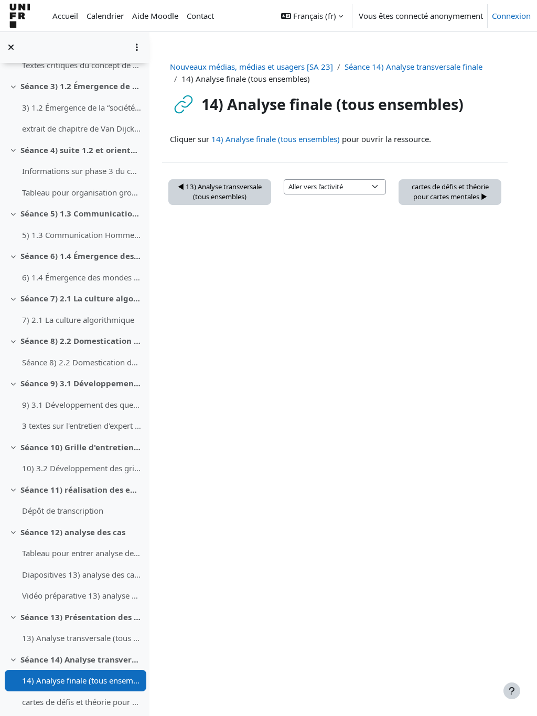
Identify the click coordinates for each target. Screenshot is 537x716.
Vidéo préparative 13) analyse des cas (81, 595)
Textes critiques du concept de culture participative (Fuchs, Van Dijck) (81, 65)
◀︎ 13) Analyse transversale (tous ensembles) (220, 192)
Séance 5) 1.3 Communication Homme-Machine (81, 213)
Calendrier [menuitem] (105, 15)
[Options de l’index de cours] (136, 47)
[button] (312, 15)
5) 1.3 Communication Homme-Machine (81, 235)
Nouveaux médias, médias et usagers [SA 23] (251, 66)
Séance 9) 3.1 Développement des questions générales (81, 383)
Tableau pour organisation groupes (81, 192)
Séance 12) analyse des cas (72, 532)
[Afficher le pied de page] (511, 690)
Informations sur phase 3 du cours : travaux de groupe (81, 171)
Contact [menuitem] (200, 15)
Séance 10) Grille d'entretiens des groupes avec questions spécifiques (81, 447)
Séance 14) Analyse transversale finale (81, 659)
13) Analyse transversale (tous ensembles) (81, 638)
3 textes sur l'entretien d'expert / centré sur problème (81, 425)
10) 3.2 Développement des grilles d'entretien (81, 468)
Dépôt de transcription (62, 510)
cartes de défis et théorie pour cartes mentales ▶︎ (450, 192)
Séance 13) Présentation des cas (81, 617)
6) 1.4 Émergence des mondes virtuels (81, 277)
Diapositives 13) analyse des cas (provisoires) (81, 574)
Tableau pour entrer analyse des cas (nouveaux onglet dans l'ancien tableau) (81, 553)
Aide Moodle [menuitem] (155, 15)
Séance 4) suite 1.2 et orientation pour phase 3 (81, 150)
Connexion (511, 15)
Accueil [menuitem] (65, 15)
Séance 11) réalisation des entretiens (81, 489)
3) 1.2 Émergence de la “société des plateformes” (81, 107)
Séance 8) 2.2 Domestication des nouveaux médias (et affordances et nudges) (81, 340)
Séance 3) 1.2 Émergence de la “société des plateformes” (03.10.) (81, 86)
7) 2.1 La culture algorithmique (78, 319)
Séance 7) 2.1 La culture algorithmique (81, 298)
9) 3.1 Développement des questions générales (81, 404)
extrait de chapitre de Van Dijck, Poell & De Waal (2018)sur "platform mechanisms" (81, 128)
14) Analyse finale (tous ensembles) (81, 680)
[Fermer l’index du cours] (11, 47)
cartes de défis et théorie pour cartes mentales (81, 702)
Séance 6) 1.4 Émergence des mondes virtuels (81, 256)
